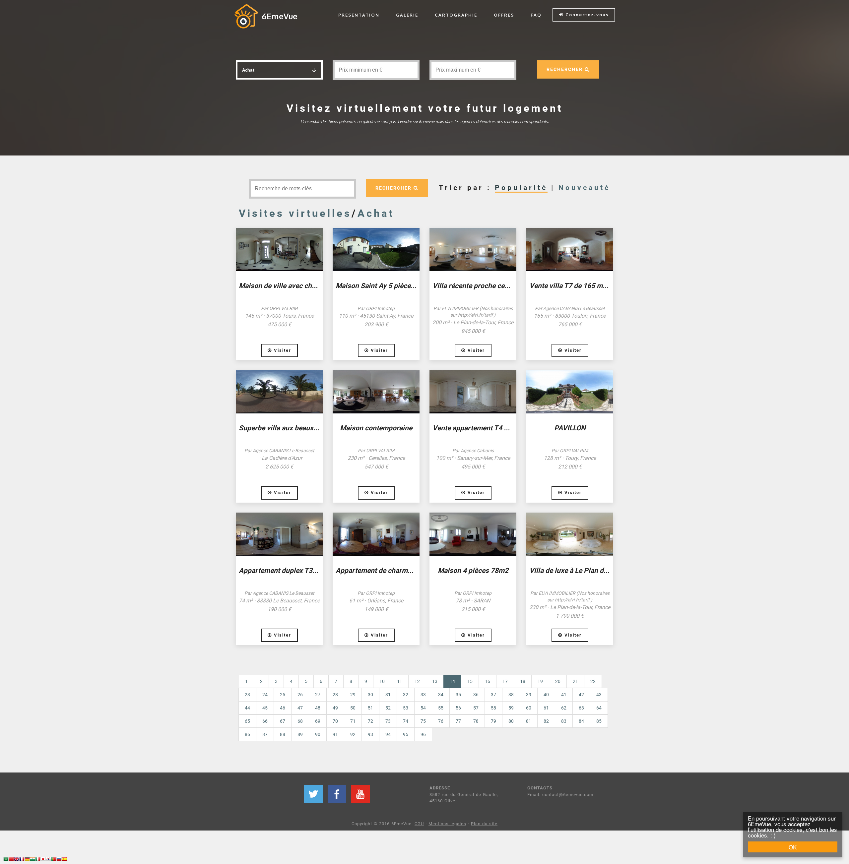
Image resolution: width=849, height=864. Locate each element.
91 (335, 734)
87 (265, 734)
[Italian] (37, 859)
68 (300, 721)
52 (388, 707)
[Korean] (48, 859)
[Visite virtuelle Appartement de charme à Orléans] (376, 534)
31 (388, 694)
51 (370, 707)
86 (247, 734)
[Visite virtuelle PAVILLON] (569, 391)
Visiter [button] (281, 350)
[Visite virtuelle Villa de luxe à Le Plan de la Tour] (569, 534)
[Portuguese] (53, 859)
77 (458, 721)
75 (423, 721)
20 (557, 681)
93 (370, 734)
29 (353, 694)
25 (282, 694)
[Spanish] (64, 859)
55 (440, 707)
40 (546, 694)
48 (317, 707)
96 (423, 734)
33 (423, 694)
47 (300, 707)
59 (511, 707)
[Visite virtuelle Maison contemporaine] (376, 391)
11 (399, 681)
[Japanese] (43, 859)
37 (493, 694)
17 (505, 681)
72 (370, 721)
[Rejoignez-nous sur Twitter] (313, 794)
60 (528, 707)
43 (599, 694)
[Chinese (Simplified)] (11, 859)
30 (370, 694)
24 (265, 694)
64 (599, 707)
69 (317, 721)
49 (335, 707)
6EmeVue (279, 16)
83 (563, 721)
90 (317, 734)
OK (793, 847)
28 (335, 694)
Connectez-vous (586, 14)
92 (353, 734)
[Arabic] (6, 859)
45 (265, 707)
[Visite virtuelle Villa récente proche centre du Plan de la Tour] (472, 249)
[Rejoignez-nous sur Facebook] (337, 794)
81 (528, 721)
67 (282, 721)
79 (493, 721)
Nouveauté (584, 188)
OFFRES (504, 15)
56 (458, 707)
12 (417, 681)
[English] (16, 859)
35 (458, 694)
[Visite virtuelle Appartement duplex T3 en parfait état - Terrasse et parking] (279, 534)
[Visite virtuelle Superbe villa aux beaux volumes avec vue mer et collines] (279, 391)
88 (282, 734)
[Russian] (59, 859)
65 (247, 721)
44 (247, 707)
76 (440, 721)
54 (423, 707)
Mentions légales (447, 823)
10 (382, 681)
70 (335, 721)
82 (546, 721)
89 (300, 734)
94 (388, 734)
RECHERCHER (566, 69)
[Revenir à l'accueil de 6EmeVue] (246, 16)
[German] (27, 859)
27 (317, 694)
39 (528, 694)
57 (476, 707)
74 (405, 721)
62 (563, 707)
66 (265, 721)
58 (493, 707)
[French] (22, 859)
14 (455, 681)
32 (405, 694)
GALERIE (407, 15)
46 (282, 707)
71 (353, 721)
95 (405, 734)
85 (599, 721)
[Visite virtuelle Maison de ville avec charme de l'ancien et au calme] (279, 249)
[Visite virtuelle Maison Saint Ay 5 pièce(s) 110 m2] (376, 249)
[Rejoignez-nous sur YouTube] (360, 794)
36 (476, 694)
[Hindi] (32, 859)
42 (581, 694)
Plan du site (484, 823)
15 (470, 681)
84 (581, 721)
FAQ (536, 15)
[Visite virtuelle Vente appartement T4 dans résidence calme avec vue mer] (472, 391)
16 (487, 681)
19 (540, 681)
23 (247, 694)
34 (440, 694)
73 (388, 721)
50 (353, 707)
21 (575, 681)
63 (581, 707)
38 (511, 694)
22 (593, 681)
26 (300, 694)
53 (405, 707)
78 (476, 721)
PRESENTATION (358, 15)
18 (522, 681)
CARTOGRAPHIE (456, 15)
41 (563, 694)
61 (546, 707)
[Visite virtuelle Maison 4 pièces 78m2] (472, 534)
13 (434, 681)
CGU (419, 823)
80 (511, 721)
